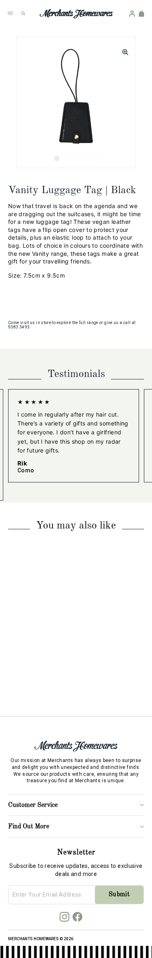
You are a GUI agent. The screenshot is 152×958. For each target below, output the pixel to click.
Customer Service (33, 805)
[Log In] (132, 13)
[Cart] (141, 13)
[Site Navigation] (10, 13)
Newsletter (76, 852)
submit (119, 894)
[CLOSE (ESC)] (122, 49)
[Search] (23, 13)
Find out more (28, 826)
